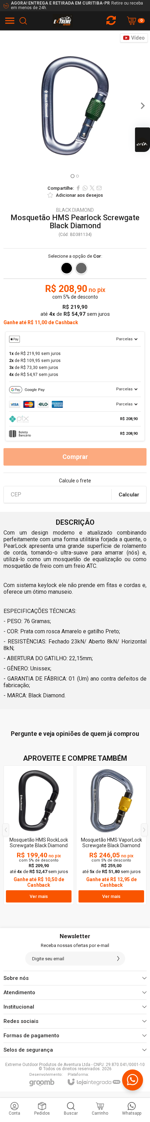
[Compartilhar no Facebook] (78, 188)
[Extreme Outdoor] (63, 20)
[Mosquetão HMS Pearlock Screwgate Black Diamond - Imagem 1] (75, 105)
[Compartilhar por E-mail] (99, 188)
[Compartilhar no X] (92, 188)
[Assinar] (118, 959)
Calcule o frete (75, 480)
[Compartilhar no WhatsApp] (85, 188)
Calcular (129, 495)
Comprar (75, 456)
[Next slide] (142, 106)
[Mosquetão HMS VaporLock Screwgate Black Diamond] (111, 835)
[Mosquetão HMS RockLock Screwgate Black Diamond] (39, 835)
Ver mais (39, 896)
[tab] (72, 176)
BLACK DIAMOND (75, 210)
